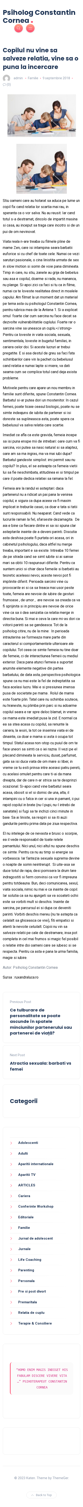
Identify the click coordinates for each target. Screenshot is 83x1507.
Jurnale (24, 1249)
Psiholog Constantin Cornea (39, 16)
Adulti (23, 1153)
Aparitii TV (27, 1175)
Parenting (26, 1270)
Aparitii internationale (35, 1164)
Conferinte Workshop (35, 1206)
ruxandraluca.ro (27, 977)
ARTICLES (26, 1185)
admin (18, 78)
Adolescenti (28, 1143)
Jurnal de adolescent (35, 1238)
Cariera (24, 1196)
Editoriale (26, 1217)
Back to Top (44, 1495)
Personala (26, 1281)
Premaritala (27, 1302)
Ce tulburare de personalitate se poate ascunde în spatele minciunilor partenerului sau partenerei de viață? (41, 1021)
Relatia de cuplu (31, 1313)
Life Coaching (29, 1260)
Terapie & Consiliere (35, 1323)
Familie (33, 78)
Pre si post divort (32, 1291)
